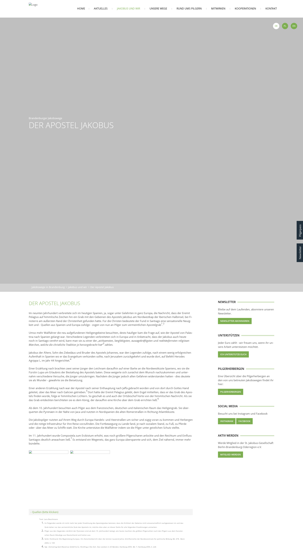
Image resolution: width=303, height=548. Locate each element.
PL (285, 25)
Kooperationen (245, 8)
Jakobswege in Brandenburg (48, 287)
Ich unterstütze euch (233, 354)
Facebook (244, 421)
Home (81, 8)
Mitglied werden (230, 454)
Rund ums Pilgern (189, 8)
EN (293, 25)
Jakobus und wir (128, 8)
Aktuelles (100, 8)
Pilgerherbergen (230, 391)
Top (299, 540)
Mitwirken (218, 8)
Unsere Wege (158, 8)
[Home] (33, 4)
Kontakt (271, 8)
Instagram (226, 421)
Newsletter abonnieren (234, 321)
